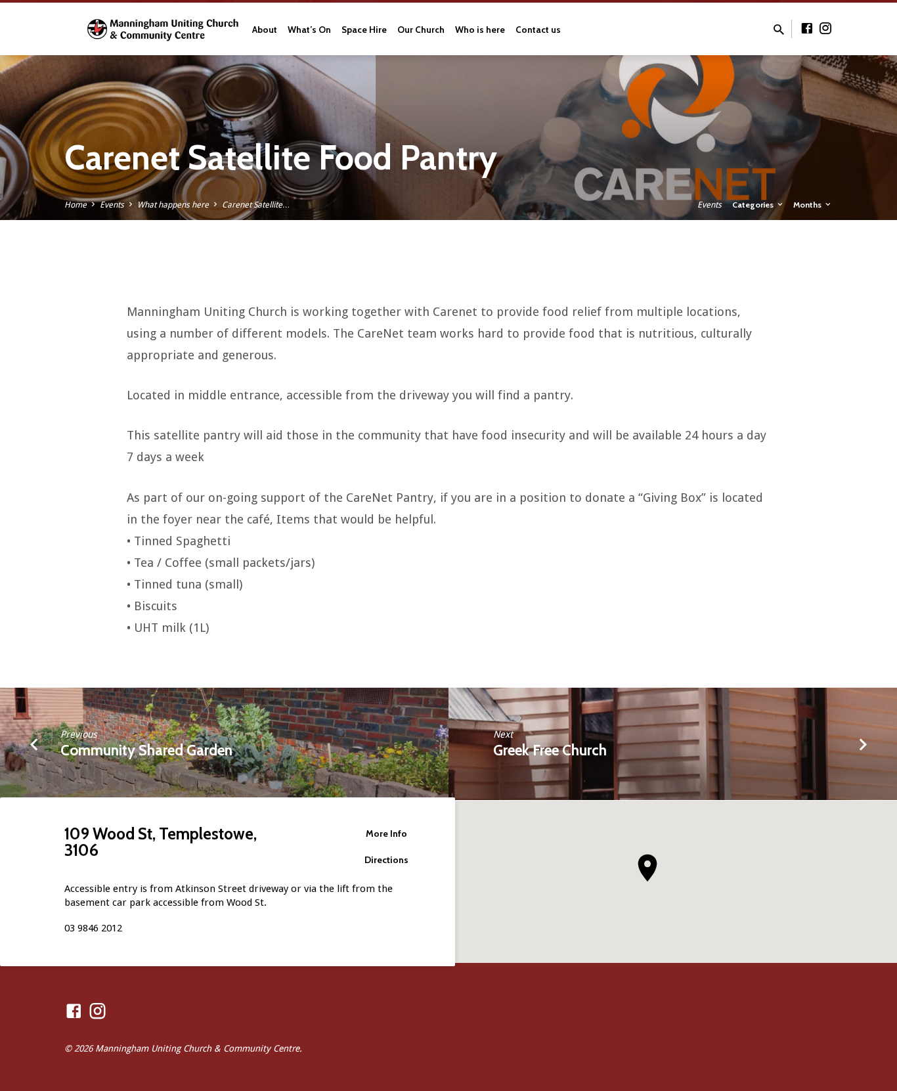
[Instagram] (825, 28)
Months (808, 205)
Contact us (538, 29)
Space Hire (364, 29)
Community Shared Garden (146, 750)
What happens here (173, 205)
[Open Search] (779, 30)
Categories (754, 205)
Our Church (421, 29)
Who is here (480, 29)
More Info (386, 833)
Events (112, 205)
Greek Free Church (550, 750)
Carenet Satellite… (256, 205)
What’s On (309, 29)
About (264, 29)
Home (75, 205)
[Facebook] (807, 28)
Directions (386, 860)
